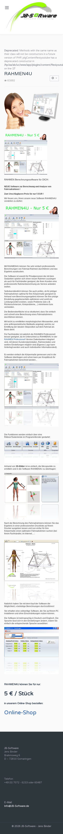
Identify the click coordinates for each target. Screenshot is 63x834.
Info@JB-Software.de (16, 806)
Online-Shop (20, 712)
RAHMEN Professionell (15, 339)
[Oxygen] (31, 17)
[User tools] (54, 78)
